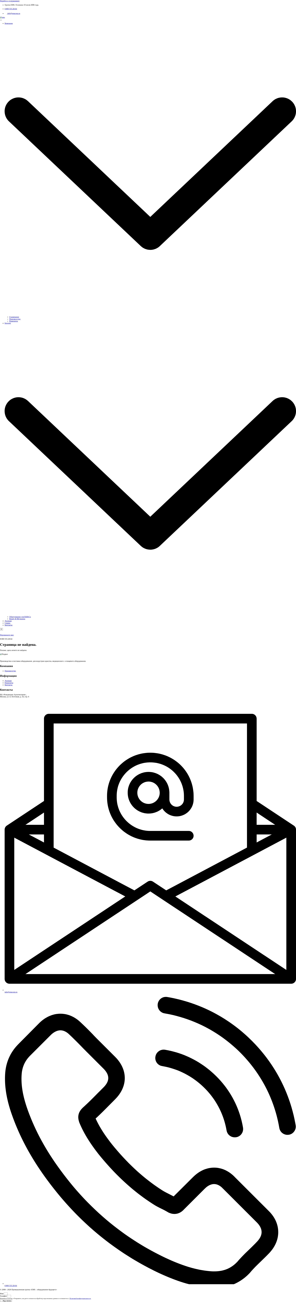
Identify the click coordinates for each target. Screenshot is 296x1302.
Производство (14, 319)
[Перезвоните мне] (1, 633)
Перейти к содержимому (10, 1)
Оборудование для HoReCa (20, 617)
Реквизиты (13, 321)
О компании (14, 317)
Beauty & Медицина (17, 619)
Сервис (7, 623)
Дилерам (8, 621)
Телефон (3, 1296)
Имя (2, 1294)
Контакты (8, 625)
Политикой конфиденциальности (80, 1298)
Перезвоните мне (7, 635)
